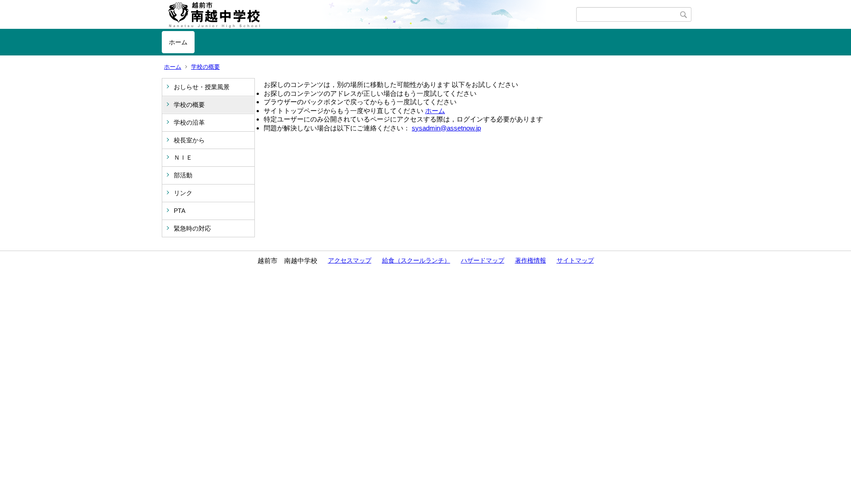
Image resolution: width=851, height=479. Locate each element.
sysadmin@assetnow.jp (446, 128)
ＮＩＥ (183, 157)
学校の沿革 (189, 122)
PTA (179, 210)
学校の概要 (205, 66)
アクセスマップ (349, 260)
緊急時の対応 (192, 228)
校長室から (189, 140)
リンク (183, 192)
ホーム (178, 42)
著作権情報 (530, 260)
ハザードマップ (482, 260)
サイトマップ (575, 260)
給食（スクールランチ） (416, 260)
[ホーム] (369, 14)
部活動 (183, 175)
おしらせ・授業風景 (202, 86)
